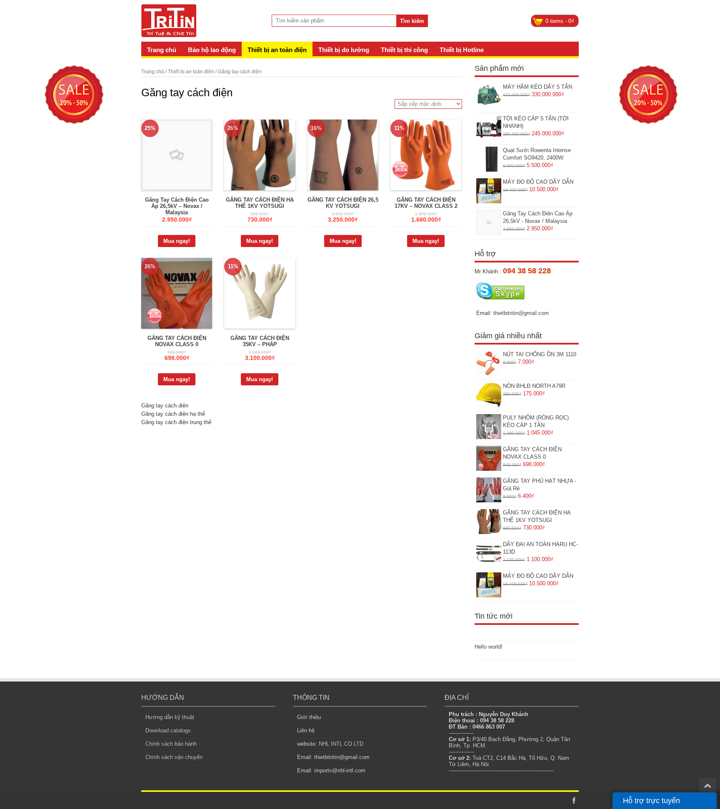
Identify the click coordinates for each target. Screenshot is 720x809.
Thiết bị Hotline (462, 49)
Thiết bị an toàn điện (277, 49)
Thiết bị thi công (404, 49)
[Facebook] (574, 801)
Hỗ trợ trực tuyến (651, 801)
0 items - (559, 21)
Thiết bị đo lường (343, 49)
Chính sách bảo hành (171, 744)
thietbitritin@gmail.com (521, 313)
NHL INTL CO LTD (341, 744)
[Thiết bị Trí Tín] (169, 31)
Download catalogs (168, 730)
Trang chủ (161, 49)
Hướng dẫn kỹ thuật (169, 717)
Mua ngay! (176, 241)
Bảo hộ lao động (212, 49)
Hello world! (488, 647)
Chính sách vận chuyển (173, 757)
